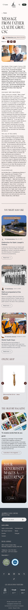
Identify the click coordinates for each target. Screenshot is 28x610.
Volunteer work (19, 528)
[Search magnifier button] (19, 5)
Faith (9, 315)
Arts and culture (9, 218)
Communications (11, 239)
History (9, 267)
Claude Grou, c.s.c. (11, 37)
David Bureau (10, 288)
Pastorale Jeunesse (11, 336)
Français (17, 533)
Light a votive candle (7, 528)
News (4, 13)
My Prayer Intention (7, 531)
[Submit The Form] (23, 520)
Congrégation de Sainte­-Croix (14, 603)
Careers (4, 536)
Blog (6, 48)
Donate (12, 498)
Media (16, 531)
